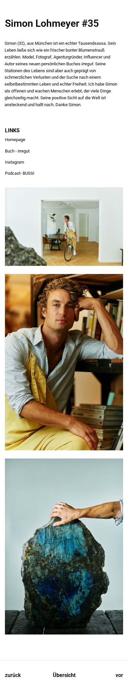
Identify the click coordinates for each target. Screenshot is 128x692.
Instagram (14, 162)
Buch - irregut (17, 151)
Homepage (15, 139)
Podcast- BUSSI (19, 173)
